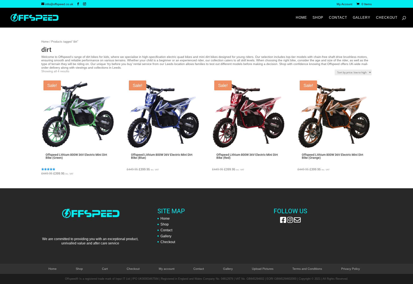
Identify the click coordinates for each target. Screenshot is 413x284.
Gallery (361, 17)
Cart (105, 268)
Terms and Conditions (307, 268)
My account (166, 268)
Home (301, 17)
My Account (344, 4)
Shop (318, 17)
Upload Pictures (262, 268)
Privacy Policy (350, 268)
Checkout (387, 17)
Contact (338, 17)
